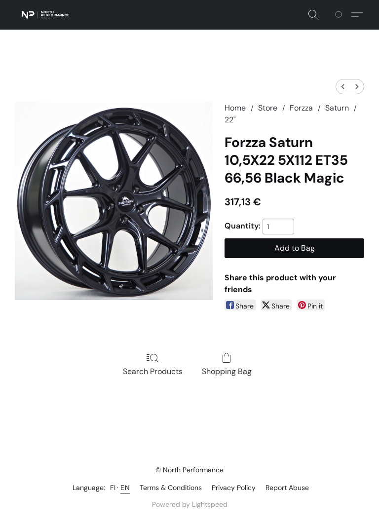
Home (235, 108)
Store (267, 108)
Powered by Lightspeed (189, 504)
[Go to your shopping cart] (340, 15)
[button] (46, 15)
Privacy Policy (234, 487)
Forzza (301, 108)
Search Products (153, 371)
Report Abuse (287, 487)
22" (230, 119)
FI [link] (112, 487)
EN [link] (125, 487)
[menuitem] (343, 86)
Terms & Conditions (171, 487)
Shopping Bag (227, 371)
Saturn (337, 108)
